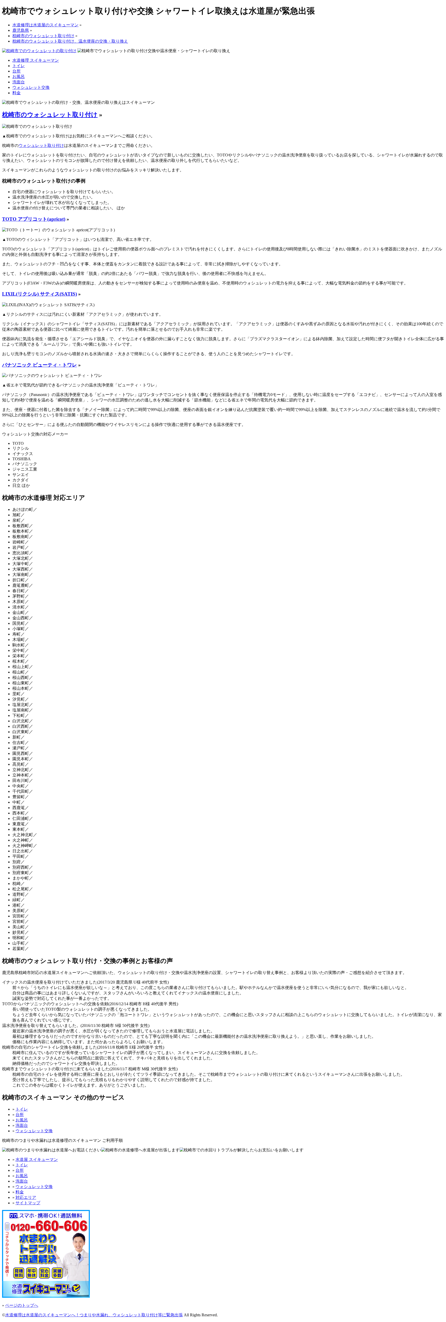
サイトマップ (27, 1203)
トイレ (18, 66)
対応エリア (25, 1197)
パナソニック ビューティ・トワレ (39, 365)
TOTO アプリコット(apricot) (33, 219)
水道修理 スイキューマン (35, 60)
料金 (16, 93)
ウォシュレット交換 (31, 87)
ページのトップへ (21, 1305)
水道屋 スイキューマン (36, 1159)
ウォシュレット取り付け (41, 145)
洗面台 (18, 82)
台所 (16, 71)
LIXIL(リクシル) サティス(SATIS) (39, 294)
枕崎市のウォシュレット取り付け (50, 114)
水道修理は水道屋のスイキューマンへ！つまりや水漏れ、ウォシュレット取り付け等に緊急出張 (94, 1315)
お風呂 (18, 76)
